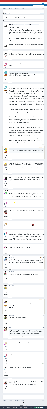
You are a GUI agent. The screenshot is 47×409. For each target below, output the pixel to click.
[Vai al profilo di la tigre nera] (5, 178)
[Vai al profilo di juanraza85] (5, 211)
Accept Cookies (37, 407)
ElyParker (5, 285)
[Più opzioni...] (43, 23)
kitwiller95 (5, 200)
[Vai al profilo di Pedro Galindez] (5, 54)
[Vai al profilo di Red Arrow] (5, 329)
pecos (6, 257)
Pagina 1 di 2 (10, 20)
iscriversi (22, 17)
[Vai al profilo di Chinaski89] (5, 317)
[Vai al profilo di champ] (5, 64)
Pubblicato (12, 190)
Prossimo (6, 20)
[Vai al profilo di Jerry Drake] (5, 224)
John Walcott (6, 190)
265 (6, 196)
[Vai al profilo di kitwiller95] (5, 203)
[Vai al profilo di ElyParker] (5, 164)
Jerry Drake (5, 221)
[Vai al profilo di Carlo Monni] (5, 72)
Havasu (6, 271)
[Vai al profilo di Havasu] (5, 273)
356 (6, 236)
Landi (6, 340)
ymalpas (6, 147)
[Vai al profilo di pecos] (5, 259)
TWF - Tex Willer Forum (6, 3)
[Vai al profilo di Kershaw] (5, 382)
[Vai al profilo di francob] (5, 246)
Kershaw (6, 380)
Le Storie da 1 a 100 (11, 13)
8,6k (6, 306)
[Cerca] (43, 5)
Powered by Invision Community (23, 405)
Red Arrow (5, 327)
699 (6, 181)
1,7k (6, 214)
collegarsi (20, 17)
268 (6, 346)
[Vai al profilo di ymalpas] (5, 149)
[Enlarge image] (16, 24)
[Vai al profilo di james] (5, 368)
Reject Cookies (42, 407)
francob (6, 244)
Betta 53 (6, 230)
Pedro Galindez (6, 52)
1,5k (6, 167)
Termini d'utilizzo (4, 407)
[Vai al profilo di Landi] (5, 343)
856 (6, 250)
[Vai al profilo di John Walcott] (5, 192)
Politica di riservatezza (8, 407)
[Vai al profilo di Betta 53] (5, 233)
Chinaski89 (5, 315)
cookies (16, 407)
